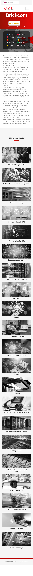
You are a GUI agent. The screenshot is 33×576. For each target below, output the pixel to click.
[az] (9, 8)
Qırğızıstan (11, 40)
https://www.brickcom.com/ (16, 27)
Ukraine (11, 45)
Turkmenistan (22, 42)
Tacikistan (11, 42)
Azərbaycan (22, 34)
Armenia (11, 34)
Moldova (21, 40)
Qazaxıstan (22, 37)
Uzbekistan (22, 45)
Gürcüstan (11, 37)
